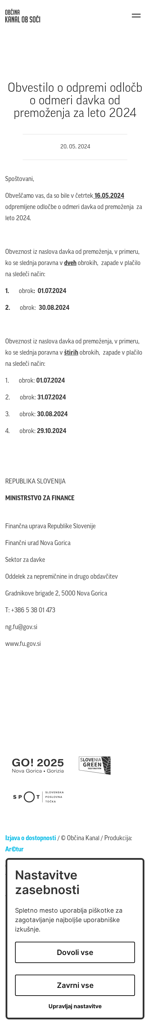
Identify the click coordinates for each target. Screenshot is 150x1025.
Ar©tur (14, 850)
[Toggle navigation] (136, 16)
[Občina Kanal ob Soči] (22, 15)
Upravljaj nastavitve (75, 1006)
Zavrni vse (75, 985)
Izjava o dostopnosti (30, 839)
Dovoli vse (75, 952)
